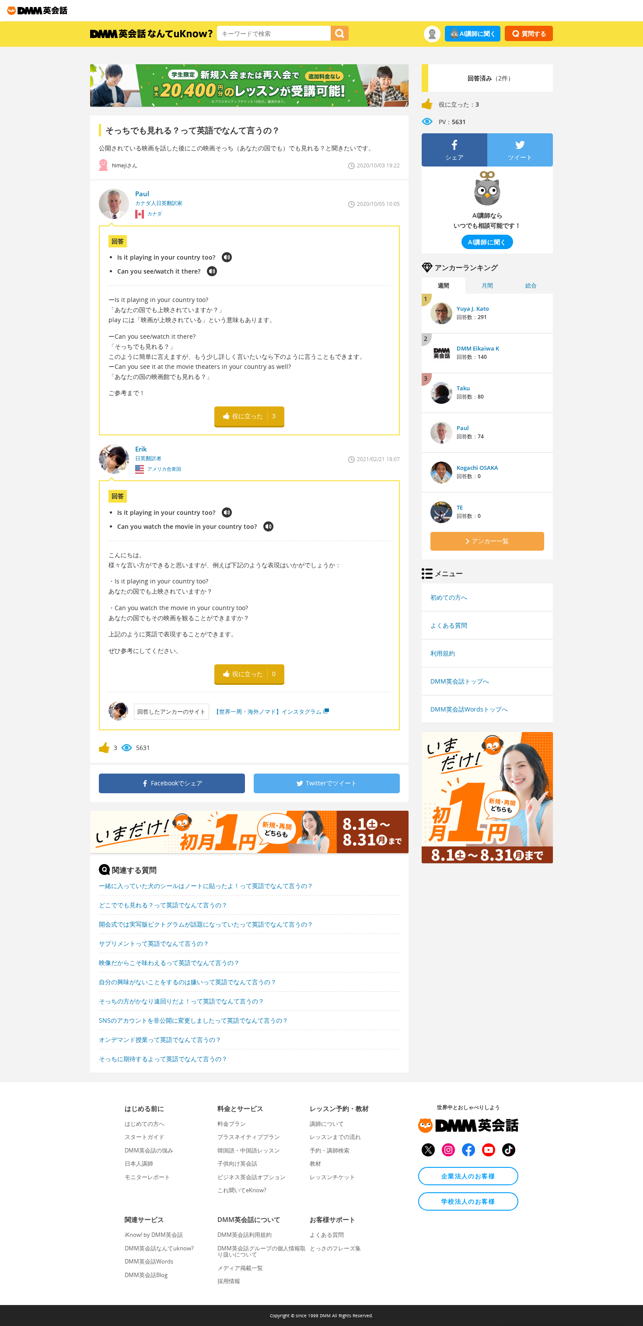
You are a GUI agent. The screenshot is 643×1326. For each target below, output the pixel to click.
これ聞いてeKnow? (241, 1190)
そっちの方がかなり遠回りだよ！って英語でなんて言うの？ (181, 1001)
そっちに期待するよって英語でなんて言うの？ (163, 1059)
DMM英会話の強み (149, 1150)
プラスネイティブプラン (248, 1137)
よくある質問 (448, 625)
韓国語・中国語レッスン (248, 1150)
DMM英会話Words (149, 1261)
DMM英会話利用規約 (244, 1235)
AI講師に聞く (478, 33)
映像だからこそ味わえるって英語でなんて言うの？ (169, 962)
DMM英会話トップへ (459, 681)
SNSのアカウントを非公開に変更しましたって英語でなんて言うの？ (193, 1020)
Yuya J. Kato (473, 308)
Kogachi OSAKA (477, 468)
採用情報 (228, 1281)
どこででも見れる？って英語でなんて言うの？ (163, 905)
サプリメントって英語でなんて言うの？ (154, 943)
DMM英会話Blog (146, 1275)
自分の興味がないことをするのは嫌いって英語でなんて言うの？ (187, 982)
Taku (463, 388)
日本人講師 (139, 1163)
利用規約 (442, 653)
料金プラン (231, 1124)
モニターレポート (147, 1177)
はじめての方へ (144, 1124)
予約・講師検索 (329, 1150)
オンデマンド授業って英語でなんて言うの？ (160, 1039)
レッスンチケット (332, 1177)
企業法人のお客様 (468, 1176)
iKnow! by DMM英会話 (154, 1235)
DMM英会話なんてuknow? (159, 1248)
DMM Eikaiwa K (478, 348)
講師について (327, 1124)
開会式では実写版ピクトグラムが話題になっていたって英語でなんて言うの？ (206, 924)
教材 (315, 1163)
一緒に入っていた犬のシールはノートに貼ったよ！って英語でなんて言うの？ (206, 886)
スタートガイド (144, 1137)
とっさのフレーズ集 (335, 1248)
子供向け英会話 (237, 1163)
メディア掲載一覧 (240, 1268)
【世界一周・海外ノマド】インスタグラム (267, 711)
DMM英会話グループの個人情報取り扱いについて (261, 1251)
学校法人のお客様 (468, 1201)
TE (460, 507)
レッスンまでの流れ (335, 1137)
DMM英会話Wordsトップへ (469, 709)
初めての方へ (448, 597)
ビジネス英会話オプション (251, 1177)
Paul (463, 428)
